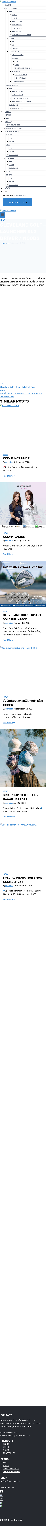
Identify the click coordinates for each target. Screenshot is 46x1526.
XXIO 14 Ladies (17, 91)
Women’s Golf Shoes (14, 128)
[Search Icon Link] (6, 191)
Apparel (9, 172)
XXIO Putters (17, 31)
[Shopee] (23, 1506)
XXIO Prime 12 (17, 25)
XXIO (7, 118)
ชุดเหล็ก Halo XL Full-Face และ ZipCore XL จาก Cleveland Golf (21, 393)
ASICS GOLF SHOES (11, 1472)
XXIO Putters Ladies (20, 98)
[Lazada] (23, 1503)
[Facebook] (1, 1492)
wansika (6, 243)
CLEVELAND (13, 155)
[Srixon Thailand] (23, 1)
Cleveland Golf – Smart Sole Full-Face (17, 385)
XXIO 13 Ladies (17, 95)
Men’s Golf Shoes (13, 125)
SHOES (6, 1450)
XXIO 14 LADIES (14, 536)
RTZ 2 (17, 65)
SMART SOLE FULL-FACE (23, 68)
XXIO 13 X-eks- (17, 21)
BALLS (6, 1447)
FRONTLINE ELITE (21, 75)
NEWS (7, 188)
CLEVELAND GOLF (11, 1468)
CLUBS (6, 1444)
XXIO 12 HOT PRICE (16, 458)
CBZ (16, 61)
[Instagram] (1, 1499)
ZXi (13, 45)
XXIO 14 (14, 15)
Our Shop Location (11, 1481)
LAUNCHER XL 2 (17, 55)
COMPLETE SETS (18, 81)
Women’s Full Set (19, 108)
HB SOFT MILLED (21, 78)
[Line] (23, 1495)
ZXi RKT (14, 41)
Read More (9, 476)
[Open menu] (2, 215)
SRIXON (8, 115)
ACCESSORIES (9, 1453)
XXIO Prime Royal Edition (21, 35)
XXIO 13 (14, 18)
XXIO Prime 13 (17, 28)
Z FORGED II (16, 48)
